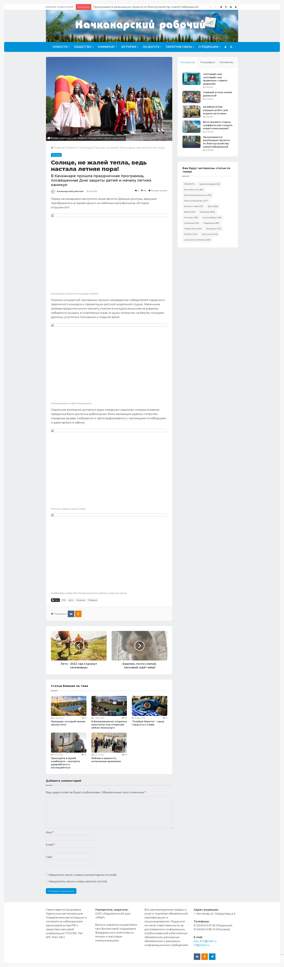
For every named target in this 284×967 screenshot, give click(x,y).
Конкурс (191, 217)
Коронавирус (212, 217)
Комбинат (106, 46)
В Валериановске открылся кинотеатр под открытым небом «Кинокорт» (109, 724)
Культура (86, 147)
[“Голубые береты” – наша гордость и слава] (149, 706)
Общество (82, 46)
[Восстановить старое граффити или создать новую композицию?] (191, 127)
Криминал (191, 223)
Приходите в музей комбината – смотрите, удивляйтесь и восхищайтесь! (65, 763)
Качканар (80, 600)
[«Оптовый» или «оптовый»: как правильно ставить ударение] (191, 79)
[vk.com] (230, 7)
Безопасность (193, 189)
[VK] (71, 614)
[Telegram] (220, 7)
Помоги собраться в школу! (112, 7)
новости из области (197, 239)
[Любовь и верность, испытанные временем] (109, 743)
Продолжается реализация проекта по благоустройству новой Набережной (216, 142)
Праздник (92, 600)
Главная (59, 147)
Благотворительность (197, 195)
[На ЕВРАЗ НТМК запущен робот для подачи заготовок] (191, 111)
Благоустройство (196, 200)
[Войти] (235, 7)
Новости (60, 46)
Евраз (189, 212)
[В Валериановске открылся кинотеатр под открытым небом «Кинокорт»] (109, 706)
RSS (64, 600)
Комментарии (228, 62)
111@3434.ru (202, 945)
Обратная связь (179, 46)
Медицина (211, 223)
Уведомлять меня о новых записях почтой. (78, 881)
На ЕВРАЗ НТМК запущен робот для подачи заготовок (215, 110)
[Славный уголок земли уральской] (191, 97)
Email (50, 844)
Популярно (207, 62)
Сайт (49, 857)
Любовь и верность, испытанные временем (106, 760)
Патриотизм (192, 228)
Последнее (187, 62)
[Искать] (231, 47)
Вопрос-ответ (193, 206)
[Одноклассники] (225, 7)
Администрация (209, 184)
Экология (209, 234)
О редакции (208, 46)
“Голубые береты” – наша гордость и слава (148, 723)
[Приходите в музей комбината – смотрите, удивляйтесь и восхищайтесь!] (68, 743)
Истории (128, 46)
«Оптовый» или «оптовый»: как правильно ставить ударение (215, 79)
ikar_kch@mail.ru (205, 941)
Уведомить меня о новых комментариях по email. (83, 874)
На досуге (151, 46)
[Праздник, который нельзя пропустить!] (68, 706)
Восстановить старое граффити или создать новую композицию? (217, 125)
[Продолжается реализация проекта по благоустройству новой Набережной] (191, 142)
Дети (71, 600)
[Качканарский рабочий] (142, 25)
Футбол (190, 234)
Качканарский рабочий (70, 191)
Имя (50, 832)
